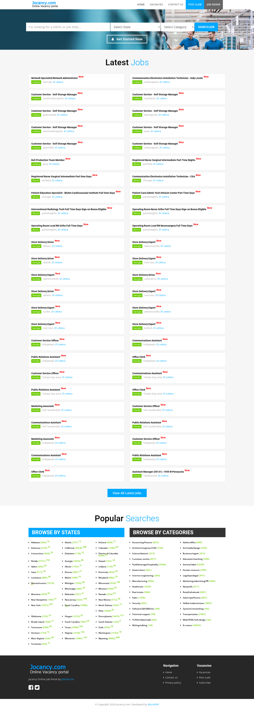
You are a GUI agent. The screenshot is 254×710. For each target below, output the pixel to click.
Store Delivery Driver (42, 242)
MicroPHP (153, 704)
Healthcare (141, 587)
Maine (73, 578)
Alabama (40, 542)
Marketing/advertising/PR (199, 581)
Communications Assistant (147, 340)
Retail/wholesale (194, 592)
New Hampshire (44, 600)
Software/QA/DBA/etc (146, 609)
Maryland (107, 578)
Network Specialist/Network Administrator (54, 78)
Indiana (36, 82)
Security (139, 603)
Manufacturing (143, 581)
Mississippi (75, 589)
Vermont (40, 633)
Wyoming (109, 638)
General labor (193, 565)
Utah (105, 627)
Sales (138, 598)
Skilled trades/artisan (197, 603)
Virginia (74, 633)
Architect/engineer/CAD (147, 548)
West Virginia (42, 638)
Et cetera (58, 82)
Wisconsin (76, 638)
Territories (40, 644)
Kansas (73, 572)
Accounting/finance (145, 542)
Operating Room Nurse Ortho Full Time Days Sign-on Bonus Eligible (169, 209)
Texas (74, 627)
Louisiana (40, 578)
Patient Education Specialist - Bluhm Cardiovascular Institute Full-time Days (73, 192)
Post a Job (195, 4)
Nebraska (74, 594)
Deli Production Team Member (48, 160)
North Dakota (110, 605)
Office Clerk (138, 357)
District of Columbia (108, 555)
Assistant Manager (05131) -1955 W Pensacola (158, 471)
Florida (35, 344)
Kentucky (108, 572)
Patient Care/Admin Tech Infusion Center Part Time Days (163, 192)
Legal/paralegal (194, 576)
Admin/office (192, 542)
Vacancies (156, 4)
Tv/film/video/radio (144, 620)
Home (141, 4)
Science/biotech (143, 554)
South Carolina (77, 622)
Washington (109, 633)
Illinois (136, 164)
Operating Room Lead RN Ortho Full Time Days (57, 225)
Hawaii (106, 561)
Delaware (74, 554)
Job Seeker (213, 4)
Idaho (38, 567)
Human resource (194, 570)
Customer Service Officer (45, 340)
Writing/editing (142, 625)
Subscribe (205, 682)
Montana (40, 594)
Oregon (74, 616)
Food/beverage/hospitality (149, 565)
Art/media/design (195, 548)
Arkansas (40, 548)
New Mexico (109, 600)
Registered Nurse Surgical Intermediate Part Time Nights (163, 160)
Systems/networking (196, 609)
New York (42, 605)
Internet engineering (146, 576)
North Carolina (76, 606)
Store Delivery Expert (144, 242)
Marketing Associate (42, 406)
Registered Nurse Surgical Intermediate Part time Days (61, 176)
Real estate (141, 592)
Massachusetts (42, 584)
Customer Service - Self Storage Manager (54, 94)
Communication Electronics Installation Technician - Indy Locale (167, 78)
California (75, 548)
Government (142, 570)
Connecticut (42, 554)
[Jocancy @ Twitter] (37, 687)
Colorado (108, 548)
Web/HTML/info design (197, 620)
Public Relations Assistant (45, 357)
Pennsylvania (111, 616)
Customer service (144, 559)
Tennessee (41, 627)
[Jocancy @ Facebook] (31, 687)
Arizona (107, 542)
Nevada (107, 594)
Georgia (36, 246)
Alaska (73, 542)
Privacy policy (173, 682)
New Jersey (76, 600)
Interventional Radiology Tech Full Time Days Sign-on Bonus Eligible (68, 209)
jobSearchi (68, 679)
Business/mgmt (194, 554)
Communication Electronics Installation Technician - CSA (163, 176)
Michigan (75, 583)
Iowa (38, 572)
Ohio (106, 611)
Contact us (175, 4)
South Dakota (109, 622)
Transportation (194, 614)
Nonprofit (191, 587)
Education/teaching (196, 559)
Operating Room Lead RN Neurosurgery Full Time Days (162, 225)
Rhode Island (42, 622)
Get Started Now (129, 39)
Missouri (107, 589)
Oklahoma (41, 616)
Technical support (144, 614)
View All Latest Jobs (127, 493)
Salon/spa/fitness (195, 598)
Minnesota (109, 583)
